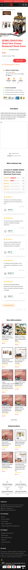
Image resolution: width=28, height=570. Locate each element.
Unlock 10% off (3, 563)
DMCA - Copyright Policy (6, 523)
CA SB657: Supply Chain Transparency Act (10, 525)
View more (14, 419)
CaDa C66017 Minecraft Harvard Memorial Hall (6, 444)
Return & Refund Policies (6, 537)
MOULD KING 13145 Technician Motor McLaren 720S (20, 384)
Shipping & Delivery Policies (7, 533)
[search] (23, 5)
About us (3, 517)
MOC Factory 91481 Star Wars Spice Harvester (20, 361)
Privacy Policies (4, 521)
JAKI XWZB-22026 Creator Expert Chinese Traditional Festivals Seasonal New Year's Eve (20, 467)
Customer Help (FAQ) (5, 542)
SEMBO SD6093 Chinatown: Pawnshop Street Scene (7, 361)
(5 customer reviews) (14, 49)
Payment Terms (4, 535)
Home (2, 9)
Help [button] (25, 568)
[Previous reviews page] (17, 309)
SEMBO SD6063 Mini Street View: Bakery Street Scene (20, 444)
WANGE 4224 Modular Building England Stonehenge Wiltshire (7, 466)
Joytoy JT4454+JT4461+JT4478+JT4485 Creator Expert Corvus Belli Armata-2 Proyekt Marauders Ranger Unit (10, 385)
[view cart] (26, 5)
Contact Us (3, 539)
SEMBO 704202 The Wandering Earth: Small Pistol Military (7, 338)
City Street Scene (10, 9)
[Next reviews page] (24, 309)
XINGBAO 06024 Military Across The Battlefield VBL (19, 409)
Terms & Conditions (5, 519)
